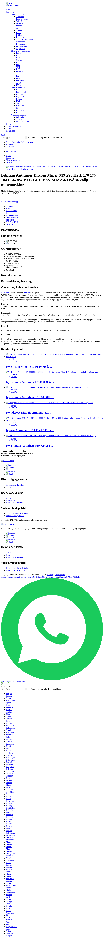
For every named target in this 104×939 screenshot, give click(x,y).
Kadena (19, 101)
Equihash (20, 96)
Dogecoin (20, 71)
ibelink (9, 149)
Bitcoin (19, 53)
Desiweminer (21, 46)
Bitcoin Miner (11, 211)
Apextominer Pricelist (14, 485)
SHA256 (9, 224)
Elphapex (20, 37)
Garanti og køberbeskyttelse (17, 513)
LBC (18, 69)
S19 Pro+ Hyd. (12, 222)
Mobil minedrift (22, 122)
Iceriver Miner (22, 19)
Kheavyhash (21, 92)
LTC (18, 55)
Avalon (19, 28)
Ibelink (19, 26)
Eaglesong (20, 94)
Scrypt (18, 103)
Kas (17, 76)
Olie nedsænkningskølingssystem (19, 142)
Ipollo (18, 32)
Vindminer (20, 42)
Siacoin (19, 60)
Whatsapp (14, 202)
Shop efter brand (17, 14)
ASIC (8, 208)
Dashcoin (20, 80)
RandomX (20, 110)
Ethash (19, 99)
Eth (17, 62)
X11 (18, 108)
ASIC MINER (74, 577)
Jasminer (19, 30)
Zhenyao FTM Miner (24, 39)
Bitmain (9, 213)
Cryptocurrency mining (10, 577)
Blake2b (19, 90)
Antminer (20, 16)
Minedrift (10, 220)
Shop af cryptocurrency (20, 51)
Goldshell (20, 23)
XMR (18, 83)
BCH (18, 58)
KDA (18, 85)
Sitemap (50, 575)
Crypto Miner (26, 577)
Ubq (18, 78)
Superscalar (20, 48)
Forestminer (21, 44)
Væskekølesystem (18, 115)
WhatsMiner (21, 21)
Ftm (17, 112)
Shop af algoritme (18, 87)
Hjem (8, 10)
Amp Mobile (60, 575)
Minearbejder (53, 577)
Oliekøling (20, 117)
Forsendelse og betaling (15, 516)
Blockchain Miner (39, 577)
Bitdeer (19, 35)
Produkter (10, 12)
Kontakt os (10, 131)
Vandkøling (20, 119)
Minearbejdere (12, 217)
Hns (18, 64)
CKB (18, 67)
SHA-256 (20, 106)
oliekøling (10, 487)
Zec (17, 74)
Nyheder (9, 128)
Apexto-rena (20, 682)
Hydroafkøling (12, 215)
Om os (8, 124)
